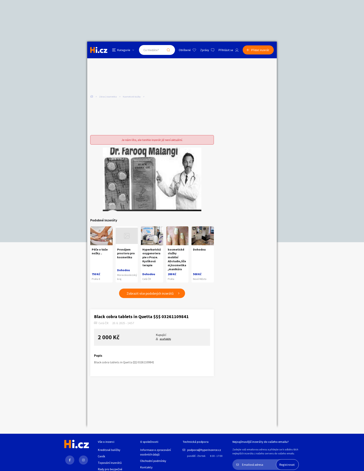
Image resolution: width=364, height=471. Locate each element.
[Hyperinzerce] (98, 50)
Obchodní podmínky (153, 461)
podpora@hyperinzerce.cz (204, 450)
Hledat (168, 50)
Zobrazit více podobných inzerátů (150, 293)
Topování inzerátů (110, 463)
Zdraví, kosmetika (108, 96)
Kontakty (146, 467)
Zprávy (204, 50)
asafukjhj (165, 339)
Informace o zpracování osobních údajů (155, 452)
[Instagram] (83, 460)
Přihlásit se (225, 50)
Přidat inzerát (260, 50)
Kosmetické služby (132, 96)
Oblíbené (185, 50)
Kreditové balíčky (109, 450)
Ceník (101, 456)
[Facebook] (69, 460)
